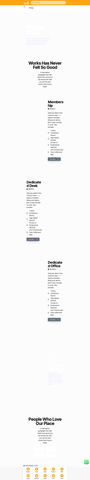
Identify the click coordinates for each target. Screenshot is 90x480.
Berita (62, 471)
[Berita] (61, 469)
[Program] (53, 469)
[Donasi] (36, 469)
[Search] (64, 2)
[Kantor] (28, 475)
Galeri (62, 478)
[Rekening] (36, 475)
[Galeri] (61, 475)
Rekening (37, 478)
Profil (53, 478)
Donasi (36, 471)
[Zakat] (45, 469)
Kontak (45, 478)
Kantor (28, 478)
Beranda (28, 471)
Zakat (45, 471)
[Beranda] (28, 469)
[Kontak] (45, 475)
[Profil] (53, 475)
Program (53, 471)
